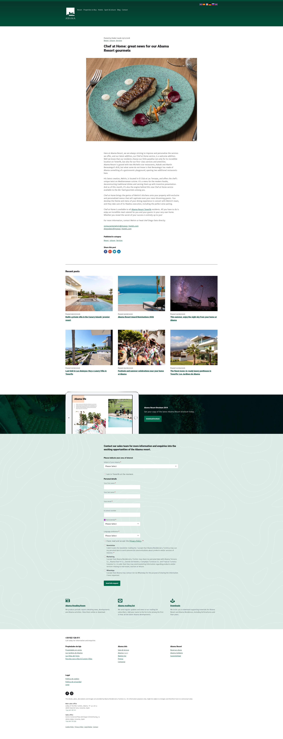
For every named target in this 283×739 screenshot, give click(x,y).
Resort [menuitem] (79, 10)
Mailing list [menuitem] (122, 656)
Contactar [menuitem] (121, 662)
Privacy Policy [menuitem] (79, 727)
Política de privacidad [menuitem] (73, 682)
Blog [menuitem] (118, 10)
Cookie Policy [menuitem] (69, 727)
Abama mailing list (126, 605)
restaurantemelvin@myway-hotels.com (121, 226)
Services (119, 41)
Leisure (112, 41)
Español (204, 4)
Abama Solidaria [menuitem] (176, 653)
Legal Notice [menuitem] (88, 727)
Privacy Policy (135, 541)
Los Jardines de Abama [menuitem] (73, 653)
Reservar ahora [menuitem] (176, 650)
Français (207, 4)
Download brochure (153, 419)
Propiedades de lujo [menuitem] (73, 646)
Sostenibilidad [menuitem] (175, 656)
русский (213, 4)
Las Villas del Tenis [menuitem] (72, 656)
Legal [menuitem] (67, 675)
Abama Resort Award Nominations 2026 (136, 317)
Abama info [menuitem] (122, 646)
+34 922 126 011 (72, 638)
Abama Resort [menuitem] (176, 646)
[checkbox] (141, 560)
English (200, 4)
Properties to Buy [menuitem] (90, 10)
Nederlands (216, 4)
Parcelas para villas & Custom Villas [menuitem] (78, 659)
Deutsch (210, 4)
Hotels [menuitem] (100, 10)
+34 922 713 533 (70, 721)
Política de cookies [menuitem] (72, 679)
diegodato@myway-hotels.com (117, 229)
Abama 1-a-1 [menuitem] (123, 653)
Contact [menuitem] (125, 10)
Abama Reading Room (75, 605)
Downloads (175, 605)
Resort (106, 41)
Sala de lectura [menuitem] (123, 650)
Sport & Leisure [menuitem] (110, 10)
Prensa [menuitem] (120, 659)
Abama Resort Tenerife (141, 209)
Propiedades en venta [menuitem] (73, 650)
